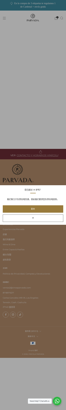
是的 (33, 209)
